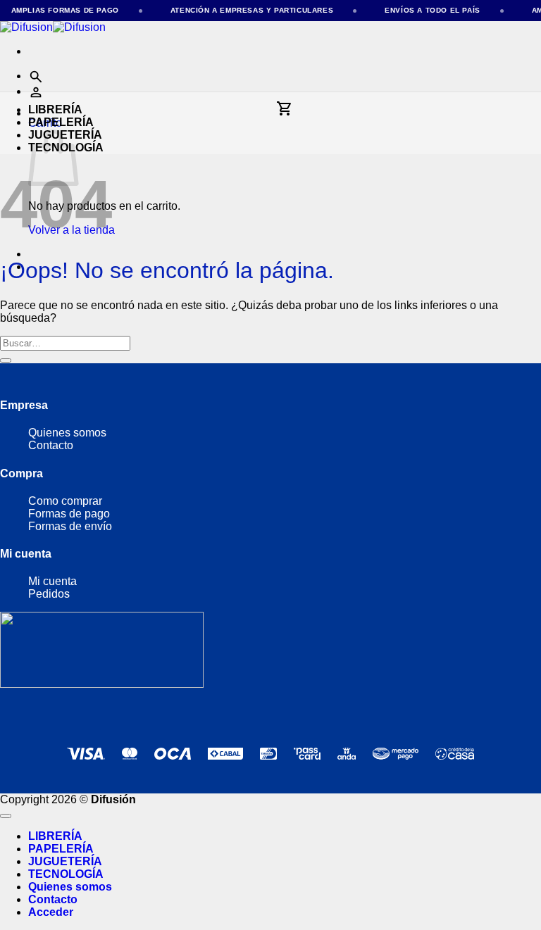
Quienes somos (67, 433)
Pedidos (49, 594)
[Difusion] (53, 27)
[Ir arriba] (5, 816)
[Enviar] (5, 360)
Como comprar (65, 501)
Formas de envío (70, 526)
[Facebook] (52, 712)
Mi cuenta (52, 581)
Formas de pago (70, 514)
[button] (36, 76)
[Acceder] (36, 91)
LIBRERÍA (55, 109)
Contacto (50, 445)
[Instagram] (23, 712)
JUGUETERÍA (65, 861)
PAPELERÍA (61, 122)
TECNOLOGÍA (66, 874)
